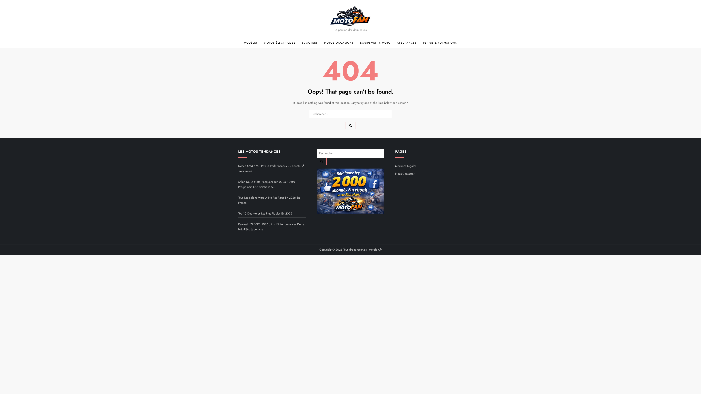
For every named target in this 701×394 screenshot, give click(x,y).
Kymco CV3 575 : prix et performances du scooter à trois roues (271, 168)
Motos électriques (280, 43)
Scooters (310, 43)
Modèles (251, 43)
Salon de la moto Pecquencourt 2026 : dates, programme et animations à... (267, 184)
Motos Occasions (339, 43)
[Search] (350, 125)
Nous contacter (404, 174)
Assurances (407, 43)
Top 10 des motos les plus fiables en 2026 (265, 213)
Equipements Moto (375, 43)
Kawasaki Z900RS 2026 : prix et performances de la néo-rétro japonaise (271, 226)
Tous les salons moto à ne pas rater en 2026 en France (269, 200)
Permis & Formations (440, 43)
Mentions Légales (405, 166)
